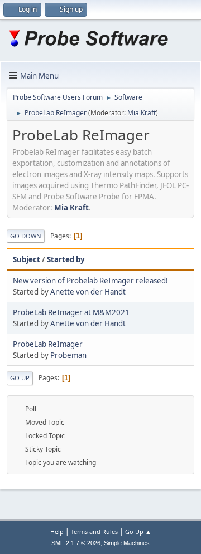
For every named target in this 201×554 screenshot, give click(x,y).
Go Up (20, 378)
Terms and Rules (94, 531)
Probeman (68, 355)
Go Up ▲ (138, 531)
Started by (66, 259)
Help (57, 531)
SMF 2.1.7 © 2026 (75, 543)
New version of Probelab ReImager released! (90, 281)
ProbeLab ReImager (48, 344)
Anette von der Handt (88, 292)
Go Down (25, 236)
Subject (26, 259)
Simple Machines (127, 543)
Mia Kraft (141, 112)
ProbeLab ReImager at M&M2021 (71, 312)
